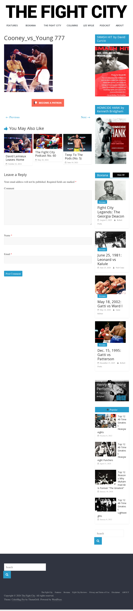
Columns (72, 25)
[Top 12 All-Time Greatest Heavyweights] (106, 414)
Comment (9, 188)
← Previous (13, 117)
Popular (113, 409)
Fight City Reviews (79, 592)
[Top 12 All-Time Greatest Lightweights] (106, 497)
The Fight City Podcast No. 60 (45, 154)
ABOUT (120, 25)
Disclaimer (116, 592)
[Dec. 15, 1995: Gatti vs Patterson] (110, 322)
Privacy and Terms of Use (99, 592)
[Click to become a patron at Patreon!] (48, 99)
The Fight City (52, 25)
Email (8, 254)
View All (120, 175)
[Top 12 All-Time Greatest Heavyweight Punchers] (106, 441)
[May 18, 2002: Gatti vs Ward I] (110, 277)
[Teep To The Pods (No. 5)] (77, 136)
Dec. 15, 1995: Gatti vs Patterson (109, 354)
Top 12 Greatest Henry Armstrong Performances (111, 384)
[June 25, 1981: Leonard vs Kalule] (110, 233)
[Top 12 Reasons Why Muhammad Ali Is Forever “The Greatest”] (106, 469)
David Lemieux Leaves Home (16, 158)
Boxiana (31, 25)
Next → (85, 117)
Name (8, 235)
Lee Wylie (88, 25)
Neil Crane (120, 267)
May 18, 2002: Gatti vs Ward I (109, 303)
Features (12, 25)
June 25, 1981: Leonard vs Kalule (109, 259)
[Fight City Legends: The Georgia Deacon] (110, 182)
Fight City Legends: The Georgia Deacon (110, 211)
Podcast (105, 25)
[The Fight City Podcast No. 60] (48, 136)
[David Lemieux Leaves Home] (18, 136)
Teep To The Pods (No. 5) (74, 156)
